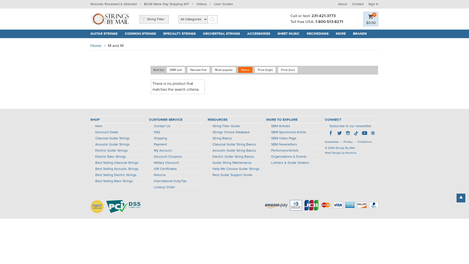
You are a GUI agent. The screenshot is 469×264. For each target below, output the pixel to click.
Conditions (364, 142)
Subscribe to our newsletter (351, 126)
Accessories (258, 33)
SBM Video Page (283, 138)
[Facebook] (331, 133)
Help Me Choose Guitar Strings (236, 169)
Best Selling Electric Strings (116, 175)
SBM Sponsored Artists (288, 132)
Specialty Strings (179, 33)
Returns (160, 175)
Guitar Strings (103, 33)
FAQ (157, 132)
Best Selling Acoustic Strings (117, 169)
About (342, 4)
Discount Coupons (168, 156)
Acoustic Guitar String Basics (234, 150)
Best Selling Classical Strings (117, 163)
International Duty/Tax (170, 181)
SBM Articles (280, 126)
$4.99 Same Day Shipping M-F (166, 4)
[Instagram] (348, 133)
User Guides (223, 4)
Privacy (348, 142)
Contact (357, 4)
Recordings (318, 33)
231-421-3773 (323, 16)
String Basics (222, 138)
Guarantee (332, 142)
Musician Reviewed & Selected (113, 4)
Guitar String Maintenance (232, 163)
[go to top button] (461, 198)
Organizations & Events (289, 156)
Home (96, 46)
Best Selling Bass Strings (114, 181)
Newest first (198, 70)
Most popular (224, 70)
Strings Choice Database (231, 132)
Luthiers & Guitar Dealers (290, 163)
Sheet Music (288, 33)
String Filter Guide (226, 126)
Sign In (373, 4)
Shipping (160, 138)
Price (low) (288, 70)
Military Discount (166, 163)
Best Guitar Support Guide (232, 175)
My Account (163, 150)
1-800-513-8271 (329, 22)
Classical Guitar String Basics (234, 144)
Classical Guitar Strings (112, 138)
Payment (160, 144)
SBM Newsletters (284, 144)
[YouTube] (364, 133)
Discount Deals (106, 132)
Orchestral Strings (221, 33)
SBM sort (176, 70)
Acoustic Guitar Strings (112, 144)
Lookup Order (164, 187)
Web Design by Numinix (341, 153)
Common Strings (140, 33)
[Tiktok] (356, 133)
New (98, 126)
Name (245, 70)
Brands (360, 33)
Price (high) (265, 70)
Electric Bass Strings (110, 156)
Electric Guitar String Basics (233, 156)
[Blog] (372, 133)
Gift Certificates (165, 169)
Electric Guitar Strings (111, 150)
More (341, 33)
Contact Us (162, 126)
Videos (201, 4)
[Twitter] (339, 133)
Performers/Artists (284, 150)
